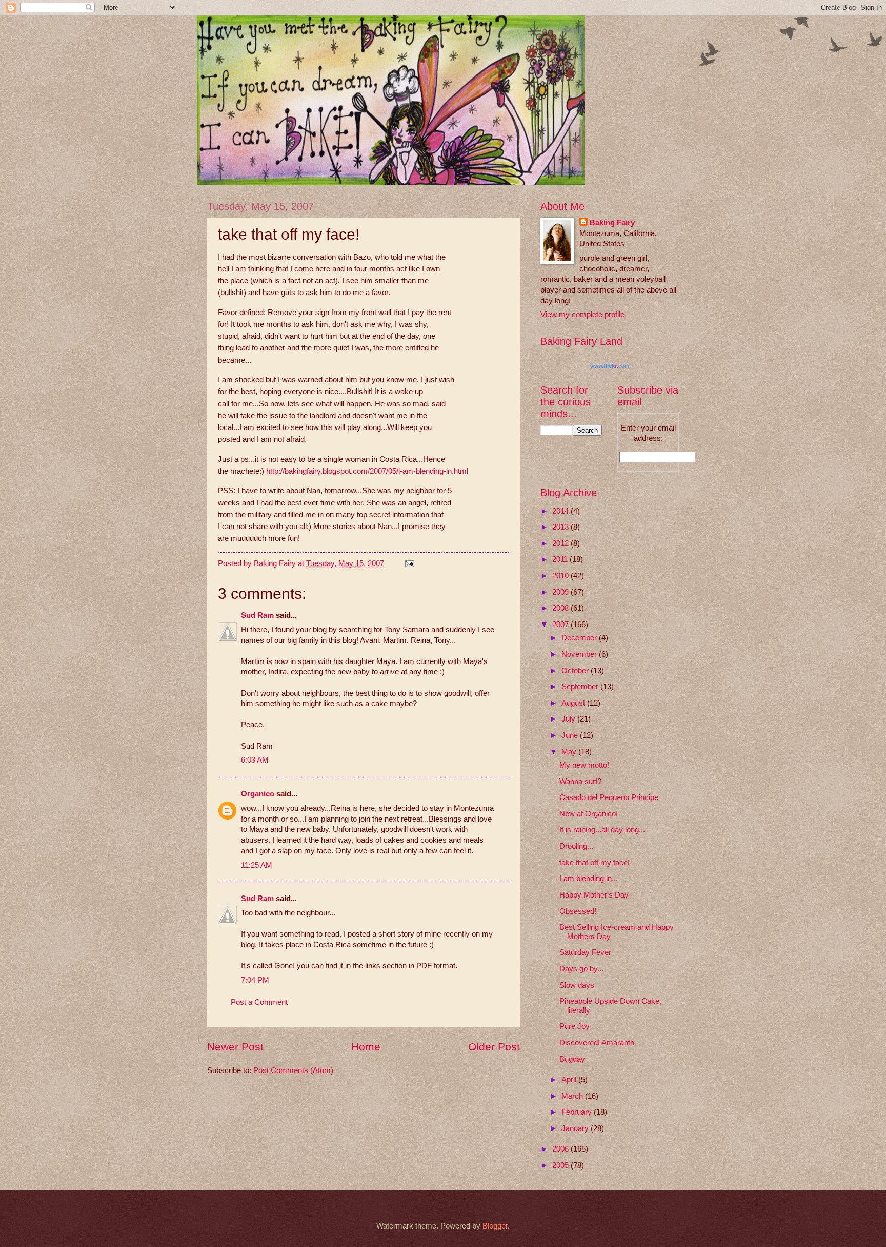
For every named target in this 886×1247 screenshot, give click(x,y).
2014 (561, 511)
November (580, 654)
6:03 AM (255, 760)
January (576, 1128)
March (573, 1096)
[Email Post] (408, 563)
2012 (561, 543)
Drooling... (576, 846)
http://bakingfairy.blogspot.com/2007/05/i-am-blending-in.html (367, 470)
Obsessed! (577, 911)
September (580, 687)
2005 (561, 1165)
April (569, 1080)
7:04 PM (255, 980)
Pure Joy (574, 1026)
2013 (561, 527)
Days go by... (581, 969)
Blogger (495, 1226)
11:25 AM (256, 865)
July (569, 719)
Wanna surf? (580, 781)
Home (365, 1047)
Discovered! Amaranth (596, 1043)
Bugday (572, 1059)
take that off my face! (594, 863)
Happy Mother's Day (594, 895)
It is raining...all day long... (602, 830)
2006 (561, 1149)
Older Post (494, 1047)
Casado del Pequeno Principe (608, 797)
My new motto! (584, 765)
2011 (561, 559)
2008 (561, 608)
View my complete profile (582, 314)
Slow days (576, 985)
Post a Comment (259, 1002)
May (569, 752)
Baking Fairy (612, 223)
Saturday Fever (585, 952)
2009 (561, 592)
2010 (561, 576)
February (577, 1112)
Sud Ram (257, 615)
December (580, 638)
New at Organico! (588, 814)
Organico (257, 794)
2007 (561, 624)
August (574, 703)
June (570, 735)
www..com (609, 366)
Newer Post (235, 1047)
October (576, 671)
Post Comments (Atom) (293, 1070)
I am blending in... (588, 878)
